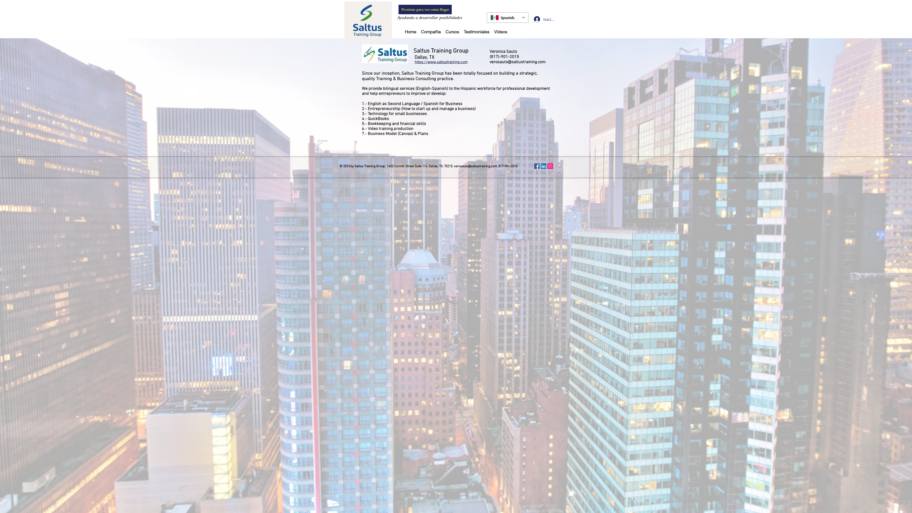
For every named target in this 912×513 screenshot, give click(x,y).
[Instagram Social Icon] (550, 166)
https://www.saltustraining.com (441, 62)
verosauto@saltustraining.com (518, 62)
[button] (431, 31)
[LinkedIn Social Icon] (543, 166)
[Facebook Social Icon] (537, 166)
